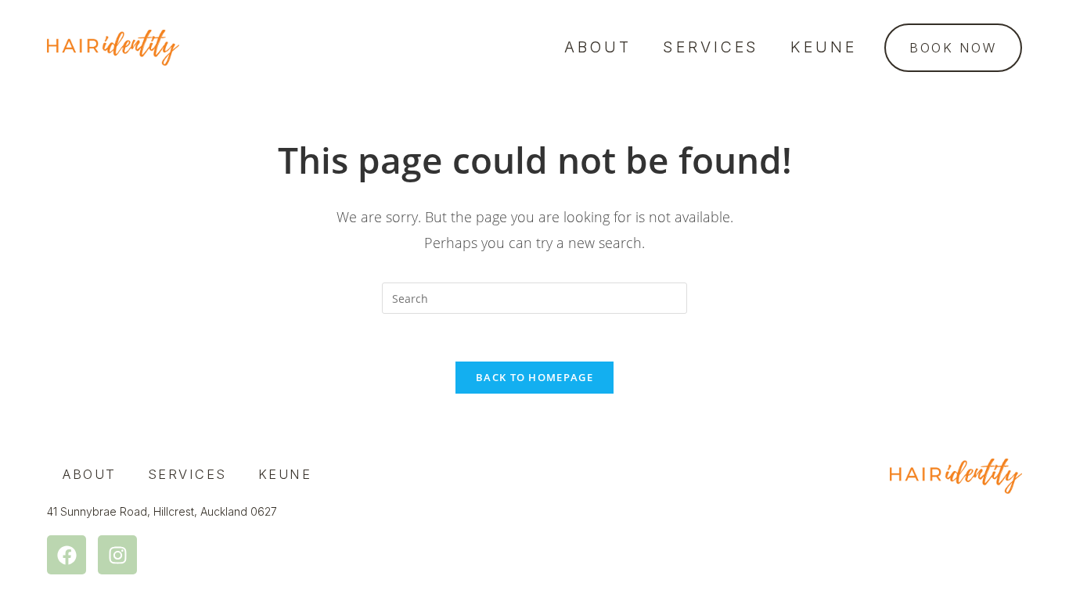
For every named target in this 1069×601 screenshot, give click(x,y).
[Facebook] (66, 554)
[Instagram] (117, 554)
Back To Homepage (534, 377)
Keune (823, 47)
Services (711, 47)
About (598, 47)
